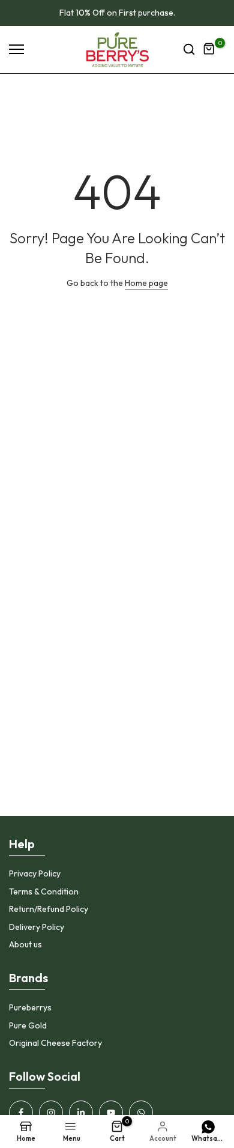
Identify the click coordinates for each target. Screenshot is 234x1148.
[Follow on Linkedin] (81, 1113)
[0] (209, 49)
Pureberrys (30, 1007)
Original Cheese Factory (55, 1042)
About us (25, 944)
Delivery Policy (36, 927)
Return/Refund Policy (48, 909)
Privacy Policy (35, 873)
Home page (146, 283)
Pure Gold (28, 1025)
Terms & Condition (44, 891)
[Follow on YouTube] (111, 1113)
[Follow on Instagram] (51, 1113)
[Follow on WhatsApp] (141, 1113)
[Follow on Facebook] (21, 1113)
